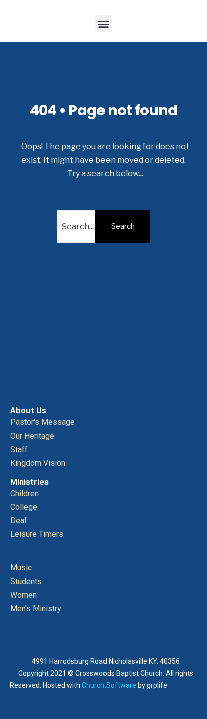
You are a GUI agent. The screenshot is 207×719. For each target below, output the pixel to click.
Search (123, 226)
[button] (103, 23)
